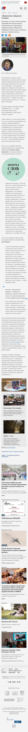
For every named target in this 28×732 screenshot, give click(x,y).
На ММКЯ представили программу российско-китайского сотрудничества (13, 595)
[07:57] (14, 501)
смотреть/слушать (13, 671)
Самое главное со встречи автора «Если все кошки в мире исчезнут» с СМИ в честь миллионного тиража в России (13, 656)
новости (11, 669)
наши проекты (12, 672)
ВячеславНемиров (10, 447)
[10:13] (14, 465)
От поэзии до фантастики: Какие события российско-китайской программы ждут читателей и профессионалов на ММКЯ (13, 588)
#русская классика (19, 451)
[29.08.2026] (14, 531)
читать (16, 669)
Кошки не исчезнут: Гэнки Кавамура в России (11, 651)
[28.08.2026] (14, 568)
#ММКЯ (3, 495)
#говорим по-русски (15, 525)
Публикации (15, 13)
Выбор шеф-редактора (7, 530)
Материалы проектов (13, 455)
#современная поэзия (7, 451)
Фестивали (4, 464)
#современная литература (7, 661)
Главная (4, 455)
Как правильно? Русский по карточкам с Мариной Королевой (12, 522)
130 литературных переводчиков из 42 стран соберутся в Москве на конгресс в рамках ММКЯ (14, 492)
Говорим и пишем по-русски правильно (10, 499)
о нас (18, 672)
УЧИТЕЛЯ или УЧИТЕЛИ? (11, 518)
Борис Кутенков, (15, 342)
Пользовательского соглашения (12, 3)
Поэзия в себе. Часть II (9, 622)
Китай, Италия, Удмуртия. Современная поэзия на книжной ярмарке (14, 550)
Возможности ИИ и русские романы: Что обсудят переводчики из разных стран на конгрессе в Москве (14, 485)
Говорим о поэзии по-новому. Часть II (11, 624)
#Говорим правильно (6, 525)
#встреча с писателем (18, 661)
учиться (19, 671)
